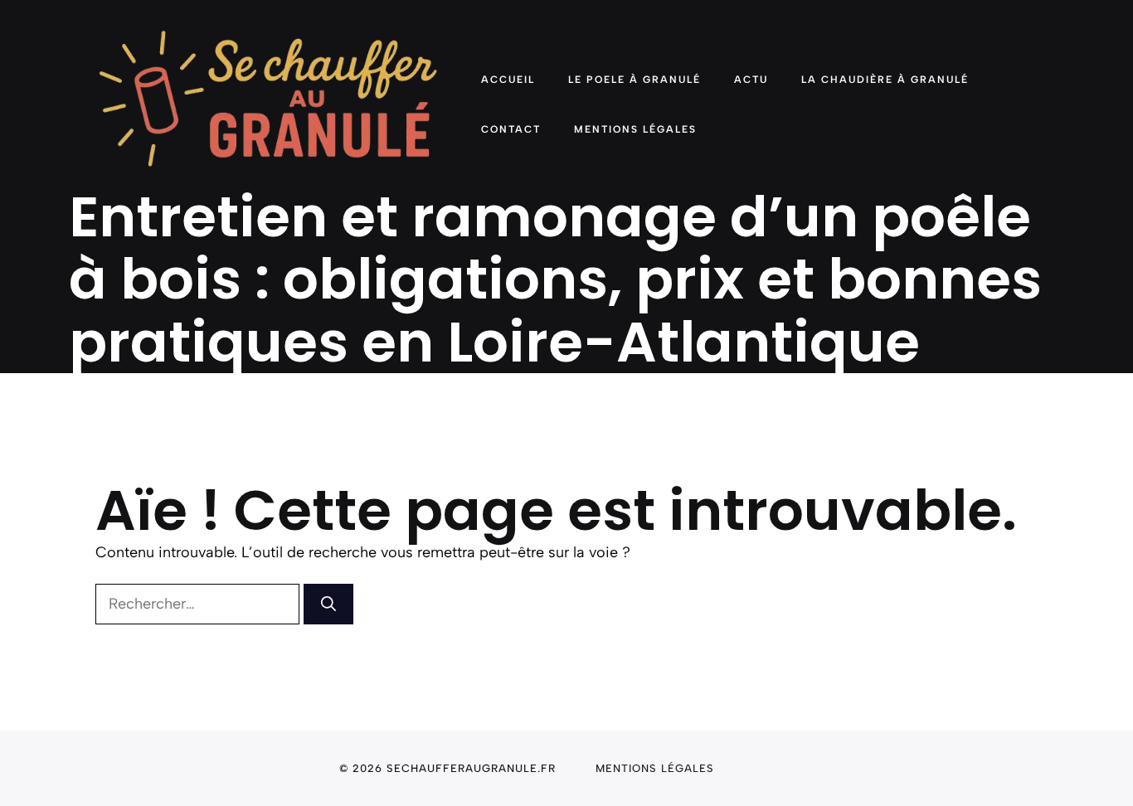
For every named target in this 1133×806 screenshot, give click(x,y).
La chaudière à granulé (885, 79)
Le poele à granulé (634, 79)
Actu (751, 79)
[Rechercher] (328, 604)
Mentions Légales (635, 129)
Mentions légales (655, 768)
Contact (511, 129)
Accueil (508, 79)
